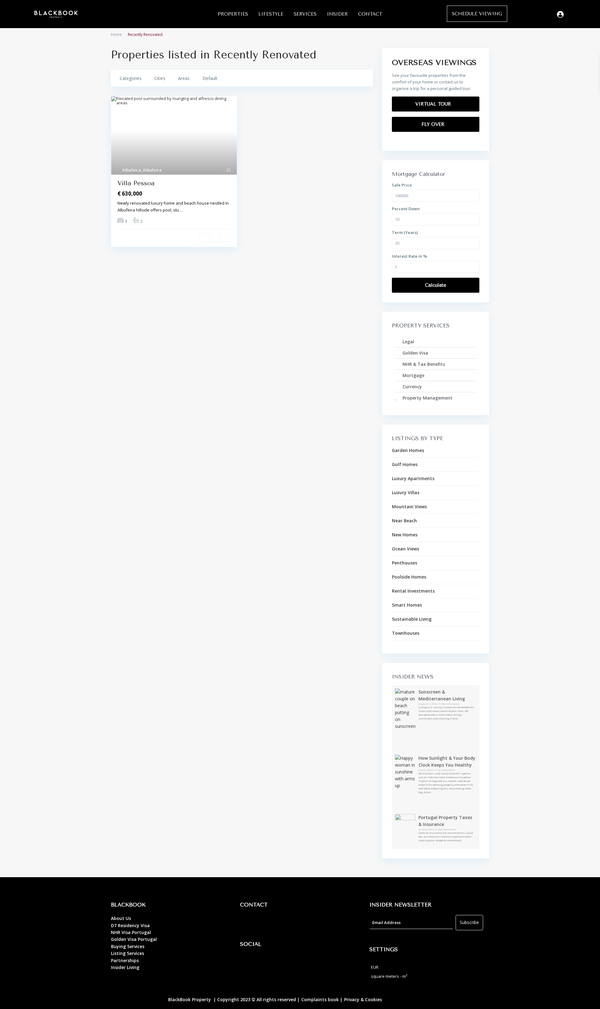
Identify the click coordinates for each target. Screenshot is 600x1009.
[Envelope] (282, 923)
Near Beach (404, 521)
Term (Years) (405, 232)
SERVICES (305, 14)
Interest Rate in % (409, 256)
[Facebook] (248, 962)
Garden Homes (408, 450)
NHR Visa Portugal (131, 932)
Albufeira (131, 170)
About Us (121, 918)
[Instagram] (265, 962)
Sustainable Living (412, 619)
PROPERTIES (233, 14)
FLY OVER (434, 124)
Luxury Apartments (413, 478)
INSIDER (337, 14)
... (181, 210)
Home (116, 34)
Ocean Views (405, 549)
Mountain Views (409, 506)
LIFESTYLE (270, 14)
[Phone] (265, 923)
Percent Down (406, 208)
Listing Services (127, 953)
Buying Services (127, 946)
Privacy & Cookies (363, 999)
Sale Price (402, 185)
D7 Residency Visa (130, 925)
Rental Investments (413, 591)
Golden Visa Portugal (134, 939)
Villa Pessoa (136, 183)
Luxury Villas (405, 492)
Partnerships (125, 960)
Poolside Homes (409, 577)
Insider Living (125, 967)
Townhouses (405, 633)
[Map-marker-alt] (248, 923)
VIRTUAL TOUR (433, 104)
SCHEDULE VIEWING (477, 14)
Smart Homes (407, 605)
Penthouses (404, 563)
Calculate (435, 285)
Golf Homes (405, 464)
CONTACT (370, 14)
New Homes (405, 535)
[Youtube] (282, 962)
